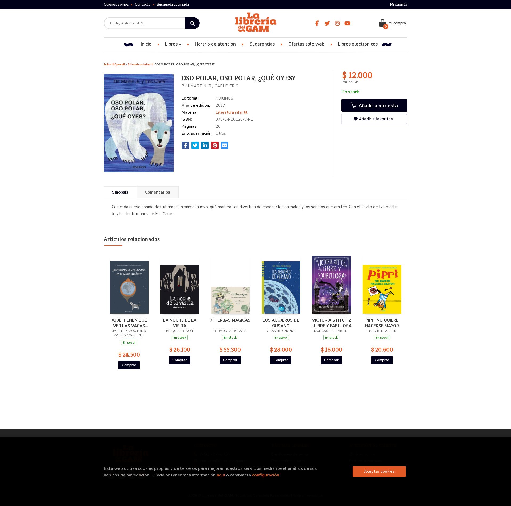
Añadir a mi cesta (377, 105)
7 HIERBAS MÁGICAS (230, 320)
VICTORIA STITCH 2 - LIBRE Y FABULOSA (331, 323)
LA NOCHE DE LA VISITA (179, 323)
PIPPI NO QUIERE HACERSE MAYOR (382, 323)
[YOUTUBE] (347, 23)
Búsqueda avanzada (173, 4)
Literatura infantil (141, 64)
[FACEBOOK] (317, 23)
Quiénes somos (116, 4)
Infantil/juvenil (115, 64)
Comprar (129, 365)
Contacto (143, 4)
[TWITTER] (327, 23)
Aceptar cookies (379, 471)
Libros (172, 44)
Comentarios (157, 192)
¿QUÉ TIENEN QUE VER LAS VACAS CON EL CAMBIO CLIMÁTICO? (129, 323)
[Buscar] (192, 23)
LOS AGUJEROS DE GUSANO (281, 323)
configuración (265, 475)
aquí (221, 475)
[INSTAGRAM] (337, 23)
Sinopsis (120, 192)
